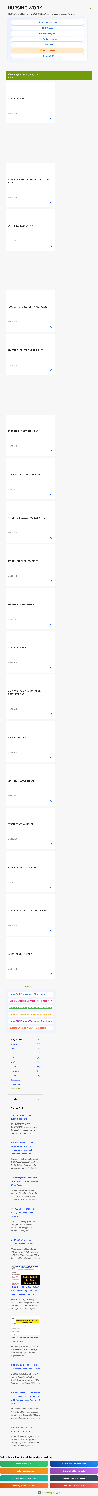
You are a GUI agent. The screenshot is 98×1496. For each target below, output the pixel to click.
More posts (30, 986)
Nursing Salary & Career (74, 1478)
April (13, 1062)
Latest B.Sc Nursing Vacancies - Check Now (30, 1008)
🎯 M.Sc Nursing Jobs (47, 39)
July (12, 1049)
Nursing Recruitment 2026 (24, 1478)
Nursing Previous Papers (24, 1485)
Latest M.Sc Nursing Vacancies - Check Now (30, 1014)
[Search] (90, 8)
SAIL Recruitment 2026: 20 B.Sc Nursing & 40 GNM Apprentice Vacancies (23, 1212)
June (13, 1053)
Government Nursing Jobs (74, 1464)
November (15, 1084)
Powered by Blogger (50, 1492)
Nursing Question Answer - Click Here (27, 1028)
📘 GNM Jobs (47, 28)
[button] (51, 118)
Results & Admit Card (74, 1485)
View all (11, 77)
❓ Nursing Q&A (47, 56)
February (15, 1071)
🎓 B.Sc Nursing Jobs (47, 33)
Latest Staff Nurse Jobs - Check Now (27, 994)
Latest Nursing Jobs (24, 1464)
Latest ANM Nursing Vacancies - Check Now (30, 1021)
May (12, 1058)
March (13, 1067)
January (14, 1075)
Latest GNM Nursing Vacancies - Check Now (30, 1001)
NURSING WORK (25, 7)
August (14, 1044)
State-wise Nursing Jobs (74, 1471)
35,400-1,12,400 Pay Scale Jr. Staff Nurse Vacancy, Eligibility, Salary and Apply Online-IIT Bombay (25, 1290)
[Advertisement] (29, 143)
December (15, 1080)
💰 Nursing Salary (47, 50)
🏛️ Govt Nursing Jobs (47, 22)
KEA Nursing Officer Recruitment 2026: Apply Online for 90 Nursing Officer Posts (24, 1181)
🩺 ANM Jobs (47, 45)
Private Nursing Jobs (24, 1471)
